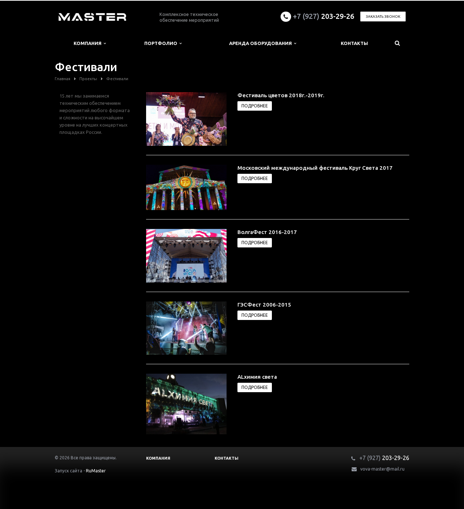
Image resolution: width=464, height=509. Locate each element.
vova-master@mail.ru (382, 469)
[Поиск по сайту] (397, 43)
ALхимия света (257, 377)
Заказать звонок (383, 17)
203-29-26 (323, 16)
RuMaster (96, 470)
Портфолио (161, 43)
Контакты (354, 43)
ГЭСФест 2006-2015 (264, 304)
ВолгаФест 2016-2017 (267, 232)
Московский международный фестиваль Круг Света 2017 (315, 168)
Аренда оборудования (261, 43)
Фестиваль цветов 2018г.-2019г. (280, 95)
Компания (89, 43)
